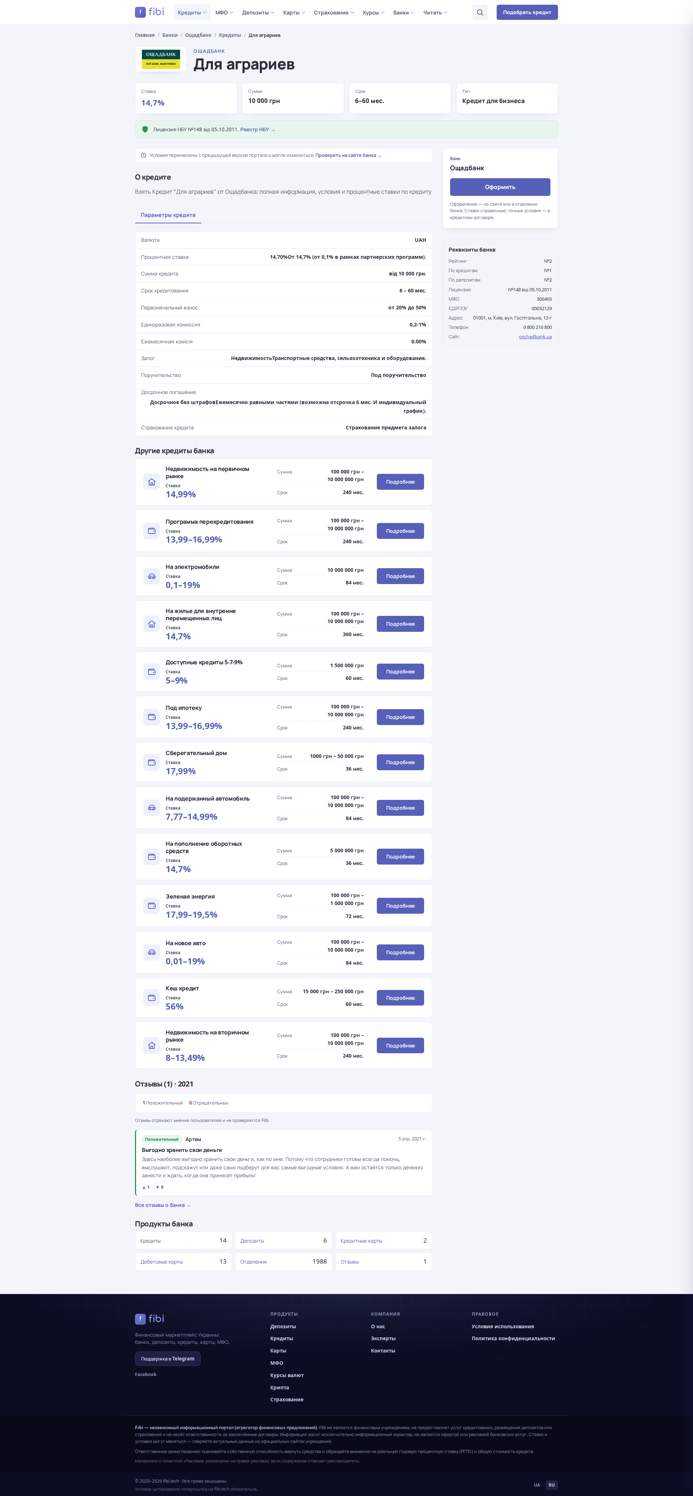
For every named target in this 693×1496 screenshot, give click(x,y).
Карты (291, 12)
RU (552, 1485)
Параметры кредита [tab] (168, 214)
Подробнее (400, 481)
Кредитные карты (361, 1240)
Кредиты (189, 12)
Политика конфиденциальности (513, 1338)
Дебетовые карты (161, 1261)
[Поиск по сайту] (480, 12)
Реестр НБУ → (258, 129)
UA (537, 1485)
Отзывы (350, 1261)
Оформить (500, 186)
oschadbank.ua (535, 336)
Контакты (383, 1350)
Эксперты (383, 1338)
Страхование (331, 12)
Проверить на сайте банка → (348, 155)
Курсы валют (287, 1375)
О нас (378, 1326)
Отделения (253, 1261)
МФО (221, 12)
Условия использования (503, 1326)
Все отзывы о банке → (163, 1204)
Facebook (146, 1374)
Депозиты (255, 12)
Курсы (371, 12)
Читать (432, 12)
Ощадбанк (198, 35)
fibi (152, 12)
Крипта (279, 1387)
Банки (401, 12)
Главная (145, 35)
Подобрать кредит (527, 12)
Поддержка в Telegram (168, 1358)
